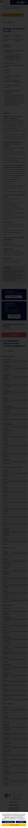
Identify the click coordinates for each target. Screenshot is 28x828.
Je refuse (21, 822)
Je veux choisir (14, 825)
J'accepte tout (8, 822)
